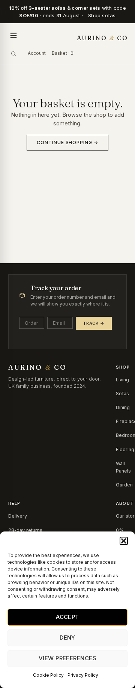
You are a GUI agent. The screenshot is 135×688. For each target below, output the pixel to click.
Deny (67, 637)
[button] (124, 541)
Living (122, 379)
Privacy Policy (83, 675)
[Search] (13, 53)
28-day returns (25, 530)
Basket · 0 (63, 53)
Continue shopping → (67, 142)
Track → (94, 323)
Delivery (17, 516)
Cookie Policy (48, 675)
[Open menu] (13, 35)
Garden (124, 485)
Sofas (122, 393)
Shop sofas (102, 15)
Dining (123, 407)
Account (37, 53)
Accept (67, 616)
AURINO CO (102, 38)
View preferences (67, 658)
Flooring (125, 449)
